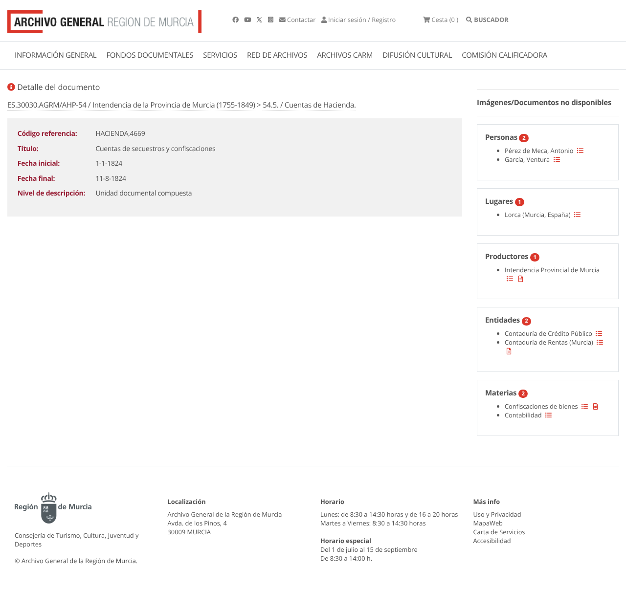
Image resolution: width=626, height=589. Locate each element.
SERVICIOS (220, 55)
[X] (260, 19)
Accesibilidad (492, 540)
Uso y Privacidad (497, 514)
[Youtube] (248, 19)
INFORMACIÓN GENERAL (55, 55)
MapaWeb (488, 523)
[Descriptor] (520, 278)
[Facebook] (236, 19)
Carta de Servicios (499, 531)
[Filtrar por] (580, 150)
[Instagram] (271, 19)
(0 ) (444, 19)
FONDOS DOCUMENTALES (149, 55)
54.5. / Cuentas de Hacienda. (309, 105)
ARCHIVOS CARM (345, 55)
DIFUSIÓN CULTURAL (417, 55)
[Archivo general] (104, 19)
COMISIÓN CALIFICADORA (504, 55)
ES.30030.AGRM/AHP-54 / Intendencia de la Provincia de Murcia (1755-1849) (131, 105)
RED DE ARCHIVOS (277, 55)
